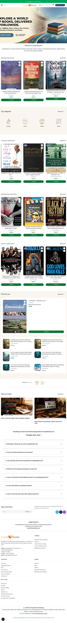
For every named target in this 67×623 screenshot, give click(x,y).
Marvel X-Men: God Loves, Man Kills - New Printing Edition (56, 276)
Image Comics (11, 279)
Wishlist (36, 567)
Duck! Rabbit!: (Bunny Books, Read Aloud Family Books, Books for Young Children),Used (53, 365)
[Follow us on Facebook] (57, 512)
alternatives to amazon (44, 418)
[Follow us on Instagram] (64, 512)
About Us (36, 563)
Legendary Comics (33, 279)
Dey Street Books (56, 230)
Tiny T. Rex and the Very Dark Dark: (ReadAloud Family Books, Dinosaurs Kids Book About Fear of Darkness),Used (53, 353)
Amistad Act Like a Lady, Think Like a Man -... (11, 173)
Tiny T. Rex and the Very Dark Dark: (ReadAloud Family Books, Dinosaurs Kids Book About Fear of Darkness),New (21, 365)
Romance (36, 541)
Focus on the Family (14, 343)
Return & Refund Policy (6, 571)
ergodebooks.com (24, 617)
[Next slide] (64, 81)
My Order (3, 585)
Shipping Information (6, 565)
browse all (62, 57)
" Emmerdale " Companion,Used (36, 300)
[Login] (47, 5)
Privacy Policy (4, 569)
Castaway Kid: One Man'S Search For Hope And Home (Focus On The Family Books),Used (21, 340)
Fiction (58, 126)
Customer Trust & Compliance (8, 598)
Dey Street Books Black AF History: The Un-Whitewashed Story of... (56, 227)
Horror (25, 126)
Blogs (35, 565)
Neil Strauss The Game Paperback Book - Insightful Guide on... (33, 173)
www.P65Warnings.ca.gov (40, 613)
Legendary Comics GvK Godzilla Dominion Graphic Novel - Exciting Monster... (33, 277)
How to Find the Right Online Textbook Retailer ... (16, 418)
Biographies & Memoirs (39, 548)
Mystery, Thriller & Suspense (41, 539)
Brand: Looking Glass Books (56, 176)
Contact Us (3, 563)
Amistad (11, 176)
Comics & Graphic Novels (40, 546)
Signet (33, 95)
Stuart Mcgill (11, 230)
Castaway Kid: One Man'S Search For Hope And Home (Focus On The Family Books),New (52, 340)
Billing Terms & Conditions (40, 571)
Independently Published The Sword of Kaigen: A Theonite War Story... (55, 91)
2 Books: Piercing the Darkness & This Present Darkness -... (11, 92)
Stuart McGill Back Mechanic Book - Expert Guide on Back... (11, 227)
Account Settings (5, 587)
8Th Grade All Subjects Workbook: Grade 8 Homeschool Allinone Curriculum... (33, 227)
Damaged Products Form (7, 594)
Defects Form (4, 591)
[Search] (4, 5)
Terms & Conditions (5, 573)
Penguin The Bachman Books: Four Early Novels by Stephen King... (33, 92)
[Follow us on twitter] (60, 512)
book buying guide (9, 415)
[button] (9, 89)
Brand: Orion (30, 302)
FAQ (2, 567)
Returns (3, 589)
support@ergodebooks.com (33, 528)
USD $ (43, 5)
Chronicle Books (14, 368)
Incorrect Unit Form (5, 596)
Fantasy (8, 126)
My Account (3, 583)
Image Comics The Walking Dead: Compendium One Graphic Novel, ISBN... (11, 277)
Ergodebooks (11, 95)
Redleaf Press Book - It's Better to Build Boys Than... (56, 173)
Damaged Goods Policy (40, 569)
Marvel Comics (56, 279)
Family (42, 126)
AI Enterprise (4, 576)
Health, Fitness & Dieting (40, 543)
